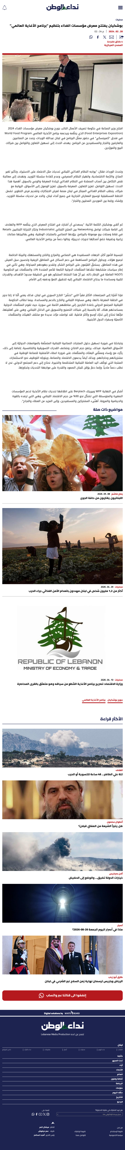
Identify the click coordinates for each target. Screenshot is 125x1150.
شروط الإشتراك (80, 1131)
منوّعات (119, 1088)
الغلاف (120, 1050)
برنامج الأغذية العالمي (93, 700)
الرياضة (119, 1083)
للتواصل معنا (81, 1135)
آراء (121, 1065)
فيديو (120, 1101)
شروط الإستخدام (116, 1131)
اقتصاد (119, 1069)
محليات (119, 19)
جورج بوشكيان (115, 700)
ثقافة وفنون (117, 1079)
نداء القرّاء (27, 1050)
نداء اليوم (101, 1050)
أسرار (65, 1050)
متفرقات (47, 1050)
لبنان (120, 1045)
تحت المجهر (117, 1060)
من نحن (120, 1127)
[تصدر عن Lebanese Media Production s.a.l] (62, 1025)
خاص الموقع (6, 1050)
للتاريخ (119, 1097)
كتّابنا (120, 1056)
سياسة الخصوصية (116, 1135)
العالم (120, 1074)
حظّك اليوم (117, 1092)
